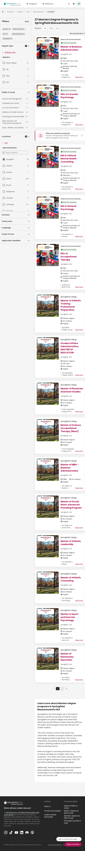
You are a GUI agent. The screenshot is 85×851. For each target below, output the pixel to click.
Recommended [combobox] (76, 33)
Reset (27, 21)
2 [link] (62, 689)
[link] (51, 12)
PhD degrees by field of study (72, 822)
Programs (33, 4)
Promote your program (52, 811)
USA (6, 143)
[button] (6, 29)
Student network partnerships (50, 816)
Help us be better (73, 844)
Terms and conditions (55, 845)
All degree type (10, 52)
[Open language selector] (74, 4)
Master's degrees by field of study (71, 812)
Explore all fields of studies (70, 807)
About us (47, 806)
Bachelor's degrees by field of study (72, 817)
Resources (49, 4)
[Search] (69, 4)
